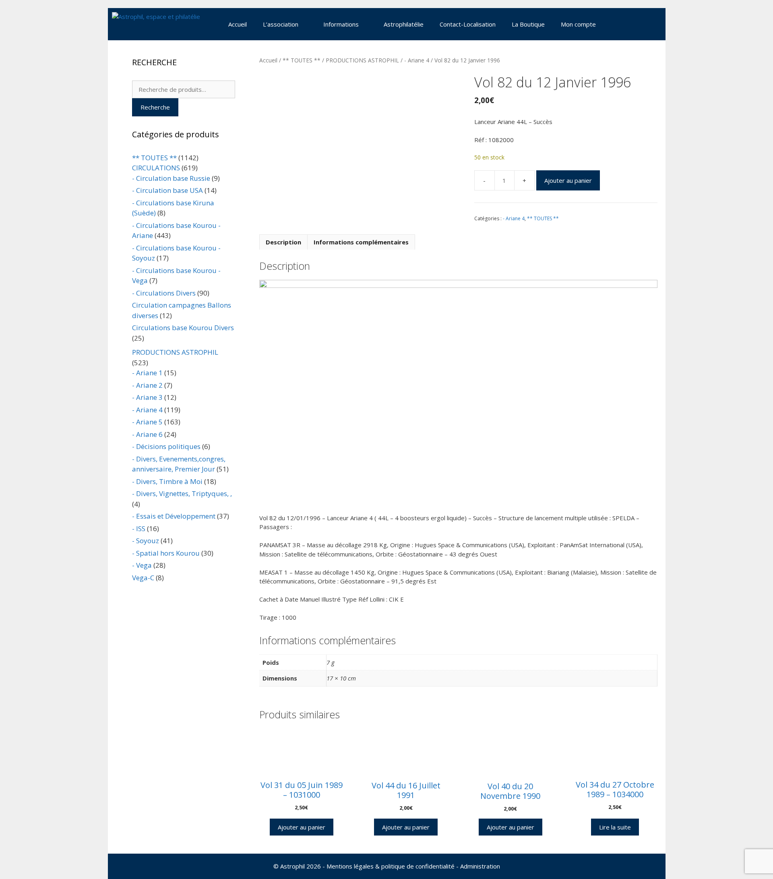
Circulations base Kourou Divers (183, 327)
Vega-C (143, 577)
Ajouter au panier (568, 180)
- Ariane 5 (147, 421)
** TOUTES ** (301, 60)
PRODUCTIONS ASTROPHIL (362, 60)
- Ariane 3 (147, 397)
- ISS (138, 528)
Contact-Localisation (468, 24)
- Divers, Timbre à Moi (167, 481)
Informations (341, 24)
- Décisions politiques (166, 446)
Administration (480, 866)
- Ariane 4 (416, 60)
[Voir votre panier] (614, 24)
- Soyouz (145, 540)
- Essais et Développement (173, 516)
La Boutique (528, 24)
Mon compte (578, 24)
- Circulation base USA (167, 190)
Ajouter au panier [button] (301, 827)
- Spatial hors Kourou (166, 553)
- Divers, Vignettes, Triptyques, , (182, 493)
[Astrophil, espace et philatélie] (156, 24)
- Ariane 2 (147, 385)
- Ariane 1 (147, 372)
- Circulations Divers (164, 293)
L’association (280, 24)
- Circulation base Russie (171, 178)
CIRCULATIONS (156, 167)
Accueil (237, 24)
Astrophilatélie (404, 24)
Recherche (155, 107)
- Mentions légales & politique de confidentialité (388, 866)
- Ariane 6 (147, 434)
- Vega (142, 565)
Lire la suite (615, 827)
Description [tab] (283, 242)
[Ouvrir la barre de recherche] (637, 24)
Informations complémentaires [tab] (361, 242)
